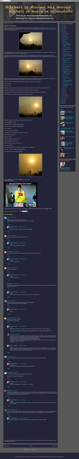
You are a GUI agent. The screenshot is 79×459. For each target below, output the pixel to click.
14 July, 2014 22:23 (15, 283)
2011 (63, 101)
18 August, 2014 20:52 (15, 334)
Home (31, 445)
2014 (63, 31)
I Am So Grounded (65, 47)
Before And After (65, 42)
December (65, 33)
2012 (63, 100)
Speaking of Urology (66, 69)
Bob (8, 217)
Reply (8, 222)
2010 (63, 103)
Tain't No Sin (64, 76)
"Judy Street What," (15, 179)
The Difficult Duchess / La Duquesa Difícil (70, 123)
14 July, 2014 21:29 (16, 251)
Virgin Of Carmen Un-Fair (67, 64)
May (63, 90)
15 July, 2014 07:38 (12, 356)
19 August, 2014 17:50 (23, 345)
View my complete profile (65, 170)
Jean (11, 334)
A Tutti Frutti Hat (65, 82)
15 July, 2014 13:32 (22, 226)
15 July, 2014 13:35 (22, 326)
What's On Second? (66, 66)
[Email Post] (20, 211)
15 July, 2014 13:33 (22, 274)
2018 (63, 25)
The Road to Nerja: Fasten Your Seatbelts (69, 131)
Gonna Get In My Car (66, 51)
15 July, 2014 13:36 (22, 363)
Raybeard (8, 390)
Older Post (54, 445)
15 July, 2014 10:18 (15, 372)
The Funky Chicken (66, 74)
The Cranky (9, 372)
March (64, 93)
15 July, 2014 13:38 (22, 381)
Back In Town (64, 86)
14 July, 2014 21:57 (14, 267)
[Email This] (22, 211)
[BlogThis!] (23, 211)
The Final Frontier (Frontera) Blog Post (69, 112)
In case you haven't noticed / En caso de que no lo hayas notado (67, 128)
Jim (7, 300)
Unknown (8, 267)
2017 (63, 27)
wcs (8, 356)
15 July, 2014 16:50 (14, 390)
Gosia (8, 235)
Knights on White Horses (69, 136)
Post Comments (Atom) (33, 449)
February (64, 95)
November (65, 34)
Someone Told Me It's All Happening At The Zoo (67, 81)
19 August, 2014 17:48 (23, 418)
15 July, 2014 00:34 (12, 300)
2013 (63, 98)
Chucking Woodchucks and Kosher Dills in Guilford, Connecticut (69, 117)
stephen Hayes (9, 251)
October (64, 36)
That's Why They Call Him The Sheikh (67, 85)
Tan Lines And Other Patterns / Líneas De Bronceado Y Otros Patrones (69, 143)
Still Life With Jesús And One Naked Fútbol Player (66, 45)
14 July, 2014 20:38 (13, 235)
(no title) (61, 109)
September (65, 37)
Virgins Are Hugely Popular (65, 60)
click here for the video (25, 179)
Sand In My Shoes (65, 53)
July (63, 41)
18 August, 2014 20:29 (13, 409)
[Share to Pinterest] (26, 211)
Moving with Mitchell (13, 226)
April (64, 92)
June (64, 88)
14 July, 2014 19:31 (12, 217)
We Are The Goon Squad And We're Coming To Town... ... (67, 55)
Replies (9, 224)
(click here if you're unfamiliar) (49, 27)
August (64, 39)
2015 (63, 30)
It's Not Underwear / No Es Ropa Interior (69, 148)
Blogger (62, 456)
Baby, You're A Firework (66, 58)
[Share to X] (24, 211)
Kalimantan (67, 153)
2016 (63, 28)
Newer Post (6, 445)
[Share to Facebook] (25, 211)
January (64, 96)
